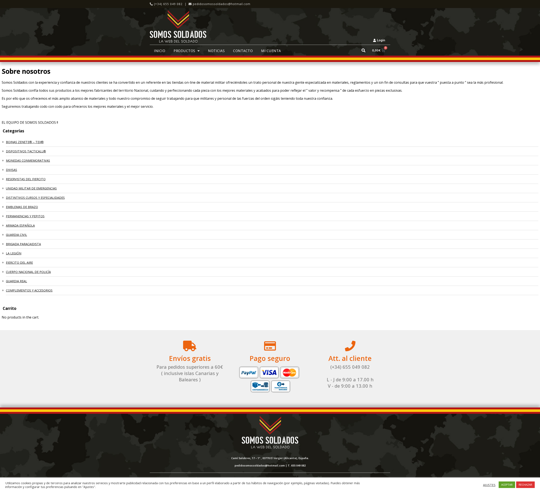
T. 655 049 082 (297, 465)
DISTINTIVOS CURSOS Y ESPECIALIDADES (35, 198)
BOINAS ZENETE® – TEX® (25, 142)
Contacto (243, 50)
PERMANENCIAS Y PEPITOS (25, 216)
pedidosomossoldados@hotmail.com (221, 4)
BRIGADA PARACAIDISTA (23, 244)
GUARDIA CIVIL (16, 235)
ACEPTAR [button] (507, 485)
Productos (184, 50)
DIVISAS (11, 170)
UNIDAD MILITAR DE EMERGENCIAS (31, 188)
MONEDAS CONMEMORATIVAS (28, 161)
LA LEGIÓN (13, 253)
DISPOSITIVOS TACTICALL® (26, 151)
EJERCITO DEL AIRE (19, 263)
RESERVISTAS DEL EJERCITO (26, 179)
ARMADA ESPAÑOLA (20, 225)
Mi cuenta (271, 50)
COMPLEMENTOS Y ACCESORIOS (29, 290)
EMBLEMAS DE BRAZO (22, 207)
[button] (363, 50)
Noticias (216, 50)
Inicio (159, 50)
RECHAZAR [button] (525, 485)
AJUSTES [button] (489, 485)
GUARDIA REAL (16, 281)
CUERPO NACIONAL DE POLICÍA (28, 272)
